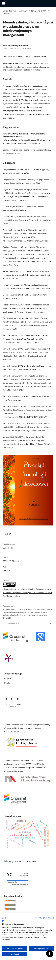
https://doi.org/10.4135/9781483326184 (21, 342)
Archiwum (23, 11)
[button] (6, 917)
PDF (9, 534)
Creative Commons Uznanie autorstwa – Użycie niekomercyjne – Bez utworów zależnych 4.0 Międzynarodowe (27, 592)
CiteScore (23, 875)
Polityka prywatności (44, 918)
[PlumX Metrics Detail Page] (8, 657)
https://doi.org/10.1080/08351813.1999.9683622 (25, 417)
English (7, 678)
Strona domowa (9, 11)
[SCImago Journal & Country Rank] (20, 861)
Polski (7, 683)
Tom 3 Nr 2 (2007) (39, 11)
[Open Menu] (3, 3)
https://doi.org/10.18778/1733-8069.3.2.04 (26, 56)
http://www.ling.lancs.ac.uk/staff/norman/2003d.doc (26, 241)
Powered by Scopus (20, 885)
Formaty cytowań (12, 623)
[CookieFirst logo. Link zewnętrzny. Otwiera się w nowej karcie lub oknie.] (3, 921)
